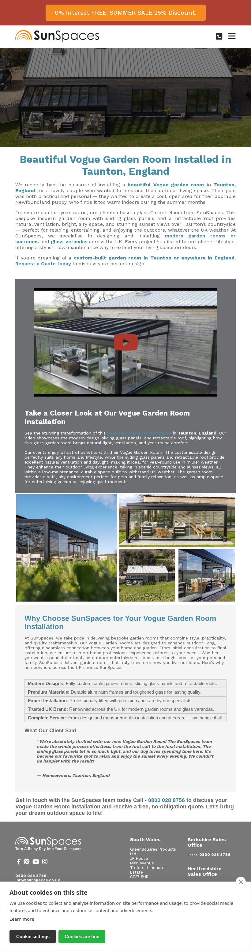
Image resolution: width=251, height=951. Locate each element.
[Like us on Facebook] (18, 862)
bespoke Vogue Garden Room (139, 433)
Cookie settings (33, 936)
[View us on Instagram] (45, 862)
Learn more (21, 919)
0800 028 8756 (166, 800)
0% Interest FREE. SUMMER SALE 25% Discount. (126, 12)
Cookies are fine (82, 936)
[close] (241, 882)
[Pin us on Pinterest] (26, 862)
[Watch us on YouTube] (36, 862)
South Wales (145, 839)
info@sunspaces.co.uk (37, 880)
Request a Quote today (43, 264)
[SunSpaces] (57, 41)
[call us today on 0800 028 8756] (219, 36)
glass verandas (70, 241)
